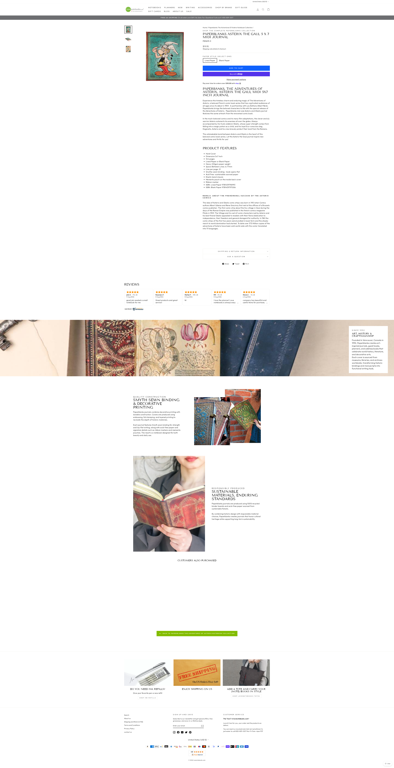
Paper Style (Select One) (217, 56)
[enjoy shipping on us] (197, 672)
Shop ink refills (147, 698)
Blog (167, 11)
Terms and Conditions (132, 725)
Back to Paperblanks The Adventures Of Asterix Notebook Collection (198, 633)
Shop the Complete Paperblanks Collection (229, 31)
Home (205, 28)
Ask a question (236, 257)
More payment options (236, 79)
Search (126, 715)
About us (178, 11)
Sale (189, 11)
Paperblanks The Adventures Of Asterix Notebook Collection (230, 28)
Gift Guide (241, 7)
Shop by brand (223, 7)
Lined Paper (210, 60)
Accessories (205, 7)
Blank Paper (224, 60)
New (180, 7)
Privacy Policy (129, 729)
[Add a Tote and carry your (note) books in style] (246, 672)
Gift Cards (154, 11)
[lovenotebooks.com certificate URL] (197, 309)
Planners (169, 7)
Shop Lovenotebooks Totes (246, 696)
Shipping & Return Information (236, 251)
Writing (190, 7)
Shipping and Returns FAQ (133, 722)
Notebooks (154, 7)
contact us (128, 732)
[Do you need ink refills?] (147, 672)
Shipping (206, 49)
